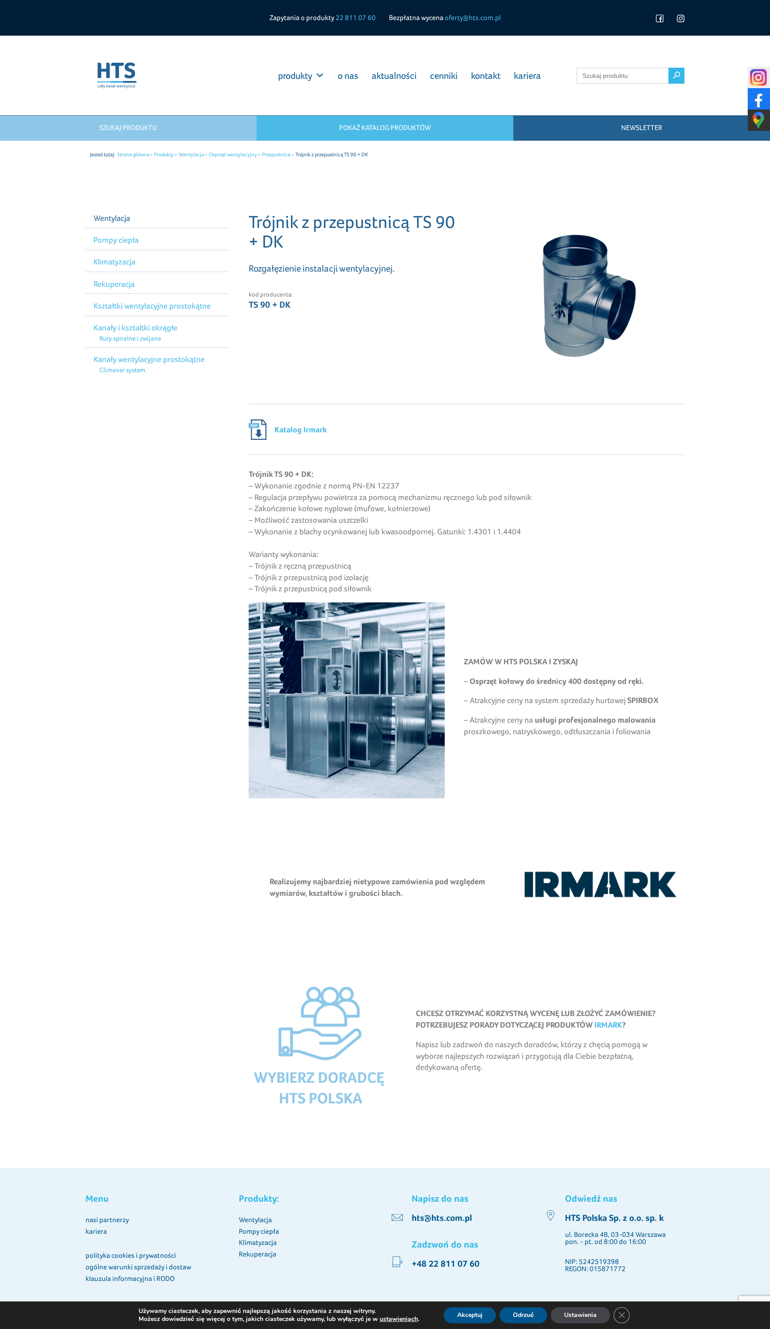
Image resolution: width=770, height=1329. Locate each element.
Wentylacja (191, 154)
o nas (348, 75)
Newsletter (641, 127)
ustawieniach (399, 1319)
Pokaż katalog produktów (385, 127)
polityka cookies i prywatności (131, 1255)
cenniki (444, 75)
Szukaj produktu (128, 127)
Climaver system (122, 370)
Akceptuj (470, 1315)
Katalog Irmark (300, 429)
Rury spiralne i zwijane (129, 338)
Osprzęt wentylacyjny (233, 154)
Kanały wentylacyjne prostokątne (149, 359)
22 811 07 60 (356, 17)
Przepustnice (276, 154)
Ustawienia (580, 1315)
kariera (527, 75)
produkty (295, 75)
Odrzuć (523, 1315)
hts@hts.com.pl (442, 1218)
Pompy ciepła (116, 239)
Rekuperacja (114, 284)
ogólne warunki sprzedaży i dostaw (138, 1267)
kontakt (485, 75)
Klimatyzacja (114, 261)
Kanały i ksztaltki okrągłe (135, 327)
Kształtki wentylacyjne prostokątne (152, 305)
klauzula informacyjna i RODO (130, 1278)
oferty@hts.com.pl (473, 17)
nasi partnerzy (107, 1219)
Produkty (164, 154)
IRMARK (608, 1024)
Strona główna (133, 154)
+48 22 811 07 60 (445, 1264)
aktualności (394, 75)
